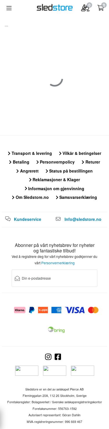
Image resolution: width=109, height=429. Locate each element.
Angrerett (29, 171)
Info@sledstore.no (83, 219)
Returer (92, 162)
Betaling (20, 162)
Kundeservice (27, 219)
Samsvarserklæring (77, 197)
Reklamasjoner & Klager (55, 179)
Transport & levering (31, 153)
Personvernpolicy (57, 162)
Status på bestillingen (70, 171)
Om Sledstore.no (32, 197)
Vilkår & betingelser (81, 153)
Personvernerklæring (58, 262)
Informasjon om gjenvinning (55, 188)
